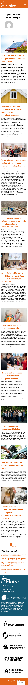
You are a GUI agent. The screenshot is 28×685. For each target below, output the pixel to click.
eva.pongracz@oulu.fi (7, 587)
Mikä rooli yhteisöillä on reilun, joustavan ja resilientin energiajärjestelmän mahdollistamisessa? (12, 564)
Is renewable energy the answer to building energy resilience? (12, 465)
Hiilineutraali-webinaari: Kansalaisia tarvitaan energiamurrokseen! (11, 376)
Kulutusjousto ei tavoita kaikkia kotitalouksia (13, 572)
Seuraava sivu (14, 546)
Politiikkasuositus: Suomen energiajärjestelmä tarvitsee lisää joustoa (13, 59)
